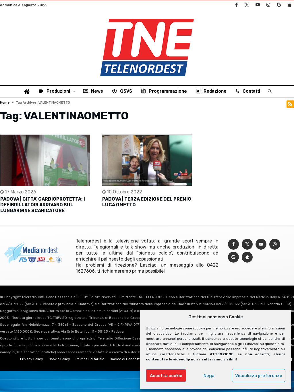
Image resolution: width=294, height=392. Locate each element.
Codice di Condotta (126, 359)
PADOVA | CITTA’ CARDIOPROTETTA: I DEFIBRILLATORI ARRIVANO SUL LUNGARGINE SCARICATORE (42, 204)
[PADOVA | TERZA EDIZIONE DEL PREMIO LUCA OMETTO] (147, 160)
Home (4, 102)
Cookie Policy (59, 359)
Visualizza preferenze (258, 375)
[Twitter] (247, 5)
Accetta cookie (166, 375)
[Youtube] (257, 5)
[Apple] (289, 5)
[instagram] (268, 5)
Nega (209, 375)
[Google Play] (278, 5)
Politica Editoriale (90, 359)
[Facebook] (236, 5)
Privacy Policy (31, 359)
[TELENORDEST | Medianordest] (147, 19)
